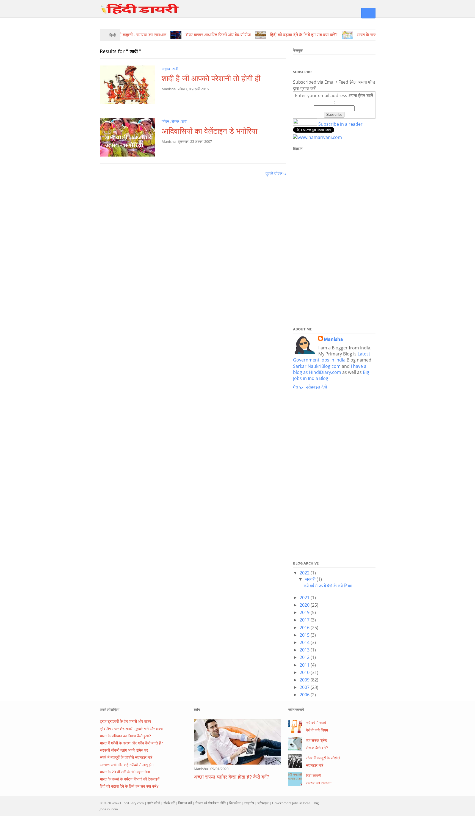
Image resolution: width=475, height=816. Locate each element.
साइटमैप (249, 803)
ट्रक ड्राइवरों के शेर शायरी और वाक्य (125, 721)
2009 (305, 680)
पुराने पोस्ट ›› (276, 174)
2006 (305, 695)
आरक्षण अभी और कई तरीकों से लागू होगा (127, 765)
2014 (305, 642)
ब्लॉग (197, 709)
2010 (305, 672)
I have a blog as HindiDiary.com (329, 369)
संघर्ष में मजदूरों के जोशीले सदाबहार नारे (126, 757)
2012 (305, 657)
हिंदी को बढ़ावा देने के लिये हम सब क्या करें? (129, 786)
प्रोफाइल (263, 803)
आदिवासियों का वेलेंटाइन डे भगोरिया (209, 131)
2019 (305, 612)
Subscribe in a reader (340, 124)
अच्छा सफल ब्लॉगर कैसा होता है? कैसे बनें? (231, 777)
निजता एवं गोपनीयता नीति (210, 803)
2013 (305, 650)
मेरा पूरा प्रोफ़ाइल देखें (310, 387)
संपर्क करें (169, 803)
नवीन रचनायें (296, 709)
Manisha (333, 339)
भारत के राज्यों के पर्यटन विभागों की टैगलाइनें (129, 779)
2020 (305, 605)
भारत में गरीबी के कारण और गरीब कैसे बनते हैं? (131, 743)
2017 (305, 620)
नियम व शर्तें (185, 803)
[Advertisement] (334, 238)
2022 (305, 573)
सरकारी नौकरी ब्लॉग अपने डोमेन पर (124, 750)
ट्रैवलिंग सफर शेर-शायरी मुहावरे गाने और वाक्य (131, 729)
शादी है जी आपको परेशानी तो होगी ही (211, 78)
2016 (305, 628)
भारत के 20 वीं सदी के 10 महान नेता (125, 772)
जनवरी (311, 579)
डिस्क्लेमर (235, 803)
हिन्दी (112, 34)
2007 (305, 687)
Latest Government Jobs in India (331, 357)
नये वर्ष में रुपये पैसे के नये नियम (328, 586)
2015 (305, 635)
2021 (305, 598)
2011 (305, 665)
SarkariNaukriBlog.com (317, 366)
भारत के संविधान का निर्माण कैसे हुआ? (125, 736)
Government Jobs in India (291, 803)
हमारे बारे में (153, 803)
